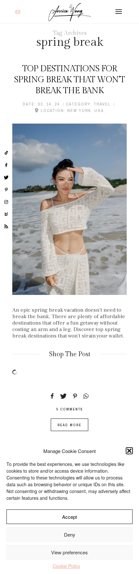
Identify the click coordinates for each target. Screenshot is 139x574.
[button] (129, 451)
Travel (102, 104)
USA (99, 110)
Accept (69, 516)
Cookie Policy (66, 566)
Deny (69, 534)
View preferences (69, 552)
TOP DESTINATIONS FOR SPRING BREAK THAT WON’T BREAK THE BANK (69, 80)
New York (79, 110)
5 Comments (70, 409)
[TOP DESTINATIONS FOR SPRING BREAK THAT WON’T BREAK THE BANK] (69, 209)
